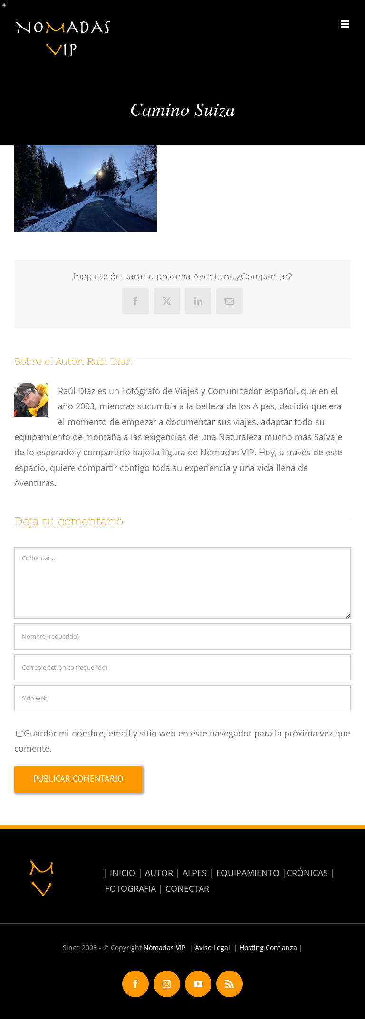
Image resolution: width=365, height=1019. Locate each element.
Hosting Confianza (268, 947)
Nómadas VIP (164, 947)
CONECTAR (187, 888)
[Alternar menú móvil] (346, 24)
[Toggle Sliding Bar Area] (8, 8)
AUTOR (159, 872)
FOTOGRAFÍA (130, 888)
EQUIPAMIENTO (247, 872)
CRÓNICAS (307, 872)
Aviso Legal (212, 947)
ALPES (194, 872)
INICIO (122, 872)
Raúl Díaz (109, 361)
